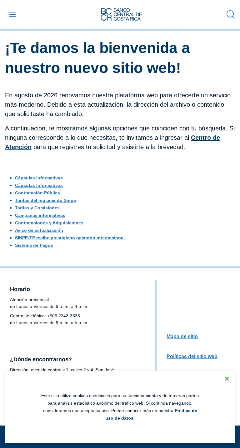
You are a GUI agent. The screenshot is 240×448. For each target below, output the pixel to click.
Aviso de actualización (39, 230)
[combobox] (229, 14)
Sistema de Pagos (34, 245)
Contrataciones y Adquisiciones (49, 222)
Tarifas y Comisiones (37, 207)
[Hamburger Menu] (11, 14)
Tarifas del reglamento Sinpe (45, 200)
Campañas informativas (40, 215)
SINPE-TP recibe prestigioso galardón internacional (70, 237)
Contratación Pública (37, 192)
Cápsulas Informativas (39, 177)
